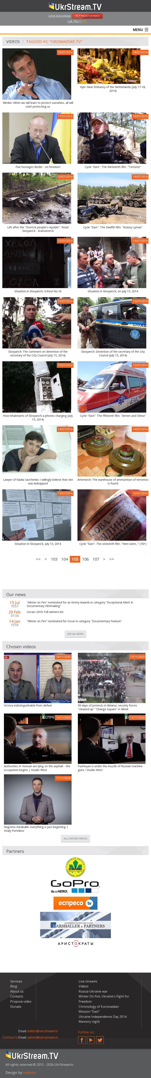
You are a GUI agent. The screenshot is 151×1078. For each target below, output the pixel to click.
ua (70, 21)
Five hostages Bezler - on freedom (38, 167)
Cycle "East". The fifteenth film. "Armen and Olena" (113, 416)
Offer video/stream (59, 15)
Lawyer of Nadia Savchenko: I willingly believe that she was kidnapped (38, 481)
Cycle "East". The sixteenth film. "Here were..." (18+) (112, 544)
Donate (15, 1006)
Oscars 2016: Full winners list (45, 612)
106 (85, 559)
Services (16, 981)
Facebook (82, 1038)
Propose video (20, 1001)
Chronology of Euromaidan (99, 1006)
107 (96, 559)
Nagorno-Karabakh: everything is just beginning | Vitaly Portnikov (36, 829)
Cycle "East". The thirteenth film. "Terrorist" (113, 167)
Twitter (100, 1038)
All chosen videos (75, 838)
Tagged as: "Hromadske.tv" (54, 41)
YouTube (91, 1038)
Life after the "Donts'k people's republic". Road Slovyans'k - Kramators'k (37, 229)
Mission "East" (89, 1011)
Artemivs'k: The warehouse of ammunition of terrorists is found (112, 481)
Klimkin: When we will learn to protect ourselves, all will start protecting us (38, 104)
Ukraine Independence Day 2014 (102, 1016)
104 (64, 559)
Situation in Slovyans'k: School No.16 (37, 291)
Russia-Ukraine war (93, 991)
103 (54, 559)
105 (75, 559)
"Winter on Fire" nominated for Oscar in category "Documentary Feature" (74, 621)
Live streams (88, 981)
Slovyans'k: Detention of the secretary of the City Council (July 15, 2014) (113, 353)
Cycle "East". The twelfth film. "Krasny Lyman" (113, 227)
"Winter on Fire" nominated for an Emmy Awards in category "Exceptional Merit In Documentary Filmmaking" (80, 604)
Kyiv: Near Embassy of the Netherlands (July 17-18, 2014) (113, 89)
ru (76, 21)
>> (111, 559)
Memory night (89, 1021)
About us (17, 991)
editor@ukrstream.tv (43, 1031)
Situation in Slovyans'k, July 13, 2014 (38, 544)
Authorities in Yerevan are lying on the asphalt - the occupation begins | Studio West (37, 768)
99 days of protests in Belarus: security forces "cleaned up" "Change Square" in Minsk (107, 707)
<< (38, 559)
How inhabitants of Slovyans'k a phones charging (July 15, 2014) (38, 417)
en (83, 21)
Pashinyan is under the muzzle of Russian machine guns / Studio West (110, 768)
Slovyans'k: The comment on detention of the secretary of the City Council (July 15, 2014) (38, 353)
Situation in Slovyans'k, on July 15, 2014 (113, 291)
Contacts (16, 996)
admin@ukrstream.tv (43, 1037)
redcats (29, 1072)
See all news (75, 634)
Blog (13, 986)
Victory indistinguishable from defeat (28, 705)
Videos (13, 41)
